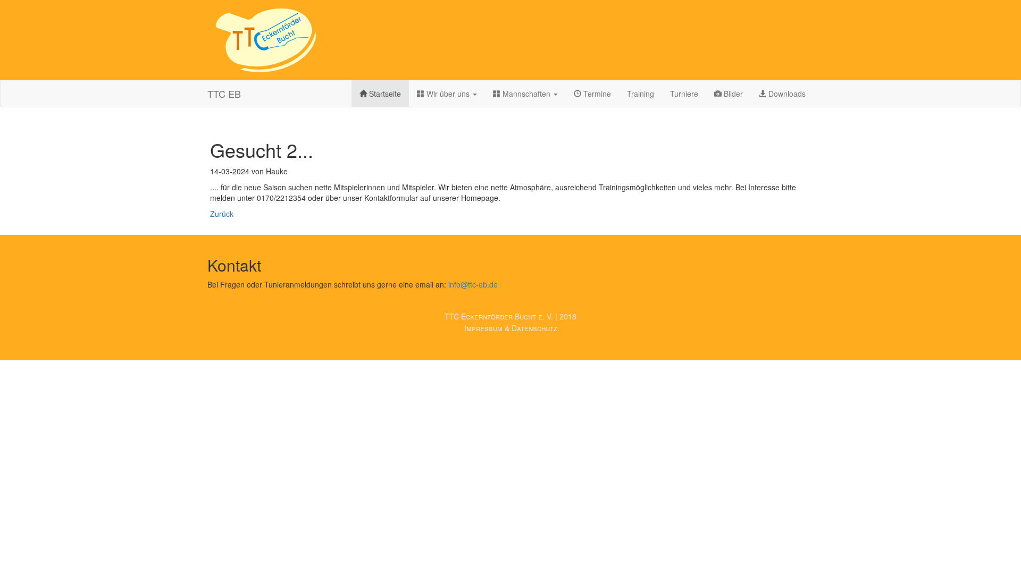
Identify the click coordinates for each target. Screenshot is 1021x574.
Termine (596, 93)
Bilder (732, 93)
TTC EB (224, 93)
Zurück (221, 213)
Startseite (384, 93)
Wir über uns (448, 93)
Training (640, 93)
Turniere (684, 93)
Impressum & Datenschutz (510, 328)
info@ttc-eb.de (473, 284)
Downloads (786, 93)
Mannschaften (526, 93)
